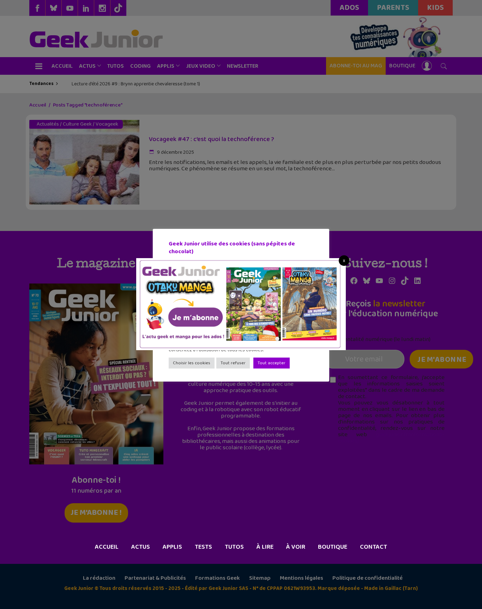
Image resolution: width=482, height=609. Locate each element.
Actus (140, 547)
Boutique (332, 547)
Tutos (234, 547)
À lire (265, 547)
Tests (203, 547)
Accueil (107, 547)
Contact (373, 547)
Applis (172, 547)
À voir (295, 547)
